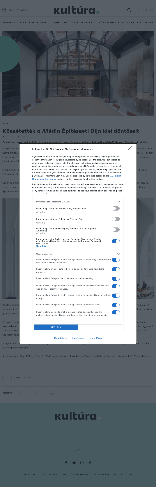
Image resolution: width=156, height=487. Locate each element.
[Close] (131, 149)
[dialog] (78, 243)
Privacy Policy (95, 338)
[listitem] (78, 201)
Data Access (78, 338)
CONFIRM (56, 327)
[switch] (116, 208)
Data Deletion (60, 338)
